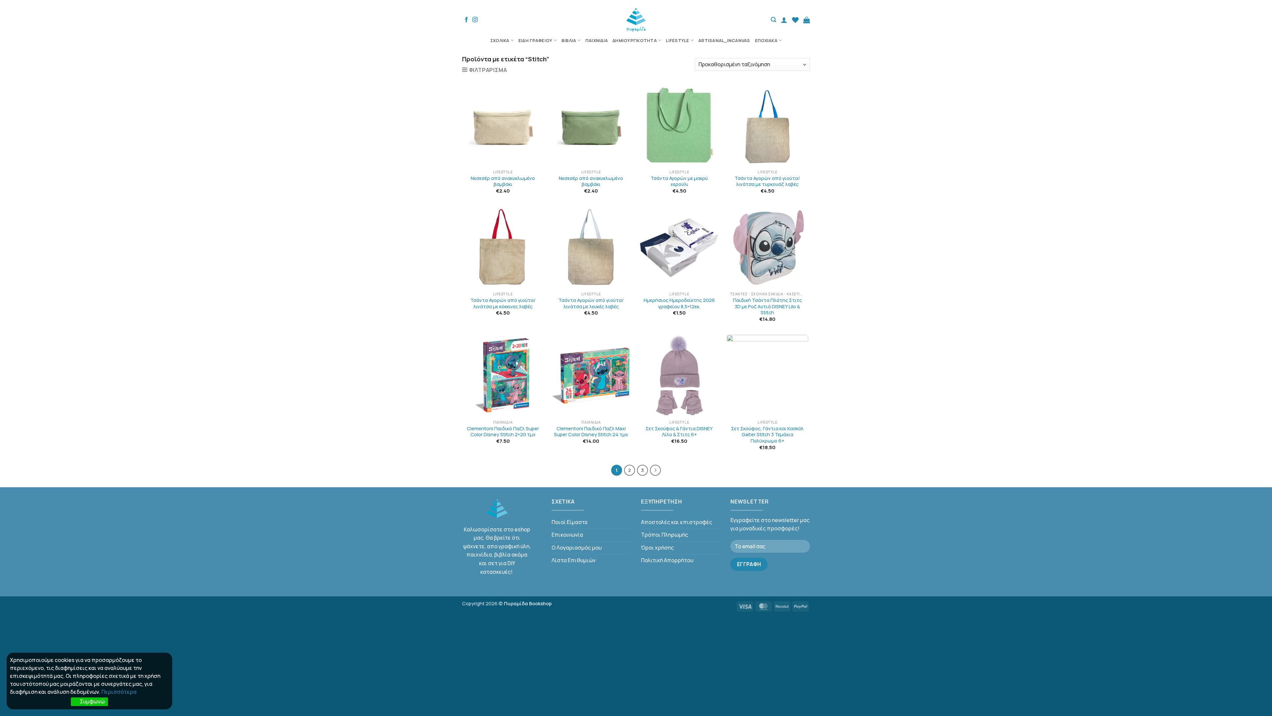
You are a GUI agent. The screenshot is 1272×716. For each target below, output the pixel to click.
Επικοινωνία (567, 534)
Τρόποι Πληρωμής (664, 534)
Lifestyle (677, 40)
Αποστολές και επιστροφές (676, 522)
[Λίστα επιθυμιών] (795, 20)
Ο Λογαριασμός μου (577, 547)
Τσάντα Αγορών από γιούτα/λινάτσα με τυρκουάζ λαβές (767, 181)
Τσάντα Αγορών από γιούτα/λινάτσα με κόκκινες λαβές (503, 303)
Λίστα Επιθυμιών (574, 560)
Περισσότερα (118, 691)
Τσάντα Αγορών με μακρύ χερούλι (679, 181)
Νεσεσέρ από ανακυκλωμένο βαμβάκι (503, 181)
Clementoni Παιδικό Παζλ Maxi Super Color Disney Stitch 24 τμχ (591, 432)
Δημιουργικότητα (634, 40)
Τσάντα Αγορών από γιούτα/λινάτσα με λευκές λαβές (591, 303)
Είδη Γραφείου (535, 40)
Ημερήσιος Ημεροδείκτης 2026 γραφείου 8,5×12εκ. (679, 303)
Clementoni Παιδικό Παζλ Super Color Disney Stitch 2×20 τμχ (503, 432)
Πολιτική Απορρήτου (667, 560)
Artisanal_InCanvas (724, 40)
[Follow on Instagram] (475, 20)
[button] (773, 19)
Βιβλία (568, 40)
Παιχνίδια (596, 40)
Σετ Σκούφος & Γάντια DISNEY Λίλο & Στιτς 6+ (679, 432)
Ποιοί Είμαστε (570, 522)
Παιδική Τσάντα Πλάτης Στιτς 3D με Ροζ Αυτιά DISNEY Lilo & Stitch (767, 306)
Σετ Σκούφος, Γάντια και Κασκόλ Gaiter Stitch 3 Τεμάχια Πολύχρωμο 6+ (767, 435)
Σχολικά (499, 40)
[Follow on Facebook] (466, 20)
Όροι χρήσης (657, 547)
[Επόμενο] (655, 470)
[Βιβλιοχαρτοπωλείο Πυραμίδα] (636, 20)
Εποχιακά (766, 40)
